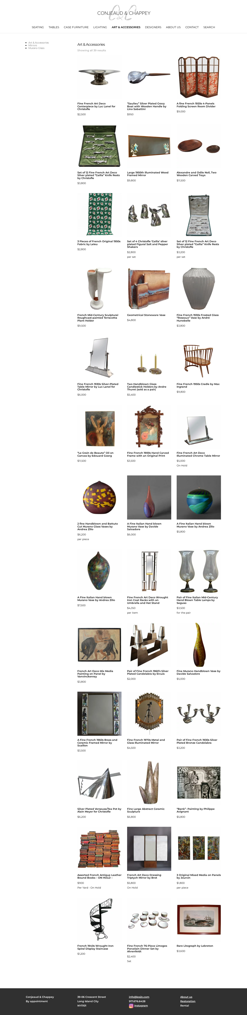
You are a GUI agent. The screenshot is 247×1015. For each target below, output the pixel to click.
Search (209, 27)
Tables (54, 27)
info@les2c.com (139, 997)
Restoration (187, 1001)
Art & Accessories (126, 27)
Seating (38, 27)
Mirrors (32, 45)
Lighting (100, 27)
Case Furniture (76, 27)
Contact (192, 27)
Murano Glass (36, 48)
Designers (153, 27)
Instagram (141, 1005)
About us (173, 27)
